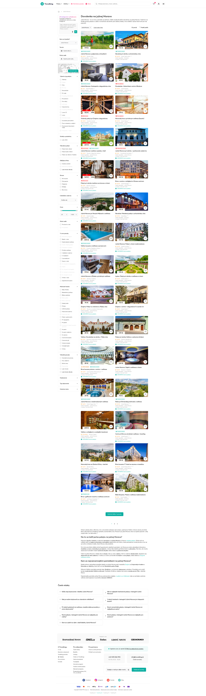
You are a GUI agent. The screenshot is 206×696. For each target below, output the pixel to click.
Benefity (75, 652)
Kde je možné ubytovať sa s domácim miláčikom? (78, 599)
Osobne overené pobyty (79, 666)
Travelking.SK (99, 692)
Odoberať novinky (139, 669)
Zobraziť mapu (73, 71)
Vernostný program (78, 664)
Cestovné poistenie (78, 659)
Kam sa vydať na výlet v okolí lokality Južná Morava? (79, 622)
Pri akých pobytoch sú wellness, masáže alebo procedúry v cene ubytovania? (81, 608)
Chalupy (75, 654)
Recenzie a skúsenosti (63, 652)
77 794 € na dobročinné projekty (134, 649)
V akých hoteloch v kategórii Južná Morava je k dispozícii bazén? (125, 600)
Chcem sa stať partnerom (95, 649)
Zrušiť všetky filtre (98, 27)
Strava (62, 175)
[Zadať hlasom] (72, 31)
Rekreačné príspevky (78, 669)
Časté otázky (76, 649)
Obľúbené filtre (64, 160)
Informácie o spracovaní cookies (125, 689)
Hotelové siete (64, 389)
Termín (62, 47)
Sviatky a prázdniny (65, 136)
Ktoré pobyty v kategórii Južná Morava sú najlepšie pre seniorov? (125, 616)
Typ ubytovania (64, 383)
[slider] (61, 211)
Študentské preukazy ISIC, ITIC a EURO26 (79, 672)
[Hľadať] (75, 31)
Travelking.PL (113, 692)
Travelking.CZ (93, 692)
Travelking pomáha (63, 654)
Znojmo (127, 564)
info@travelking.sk (137, 657)
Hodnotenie (63, 378)
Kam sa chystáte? (65, 39)
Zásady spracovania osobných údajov (109, 689)
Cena (61, 207)
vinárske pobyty (130, 540)
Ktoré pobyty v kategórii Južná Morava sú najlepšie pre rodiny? (80, 616)
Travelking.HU (106, 692)
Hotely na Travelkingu (78, 657)
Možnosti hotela (64, 286)
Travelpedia (76, 661)
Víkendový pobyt (65, 146)
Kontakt (60, 661)
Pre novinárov (61, 659)
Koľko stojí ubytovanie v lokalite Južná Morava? (77, 592)
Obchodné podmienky (95, 689)
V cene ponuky (64, 233)
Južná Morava (66, 11)
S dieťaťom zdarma (65, 196)
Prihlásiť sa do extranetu (95, 652)
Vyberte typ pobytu (65, 76)
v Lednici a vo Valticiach (123, 576)
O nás (59, 649)
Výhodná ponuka (65, 355)
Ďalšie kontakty (137, 659)
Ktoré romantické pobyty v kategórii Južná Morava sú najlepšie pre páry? (124, 608)
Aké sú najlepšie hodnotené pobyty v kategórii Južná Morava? (124, 592)
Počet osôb (63, 55)
